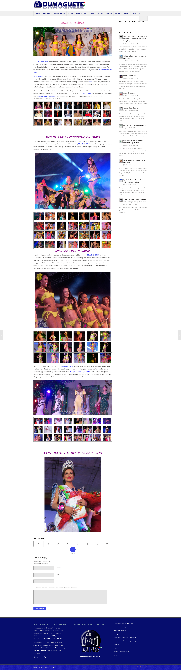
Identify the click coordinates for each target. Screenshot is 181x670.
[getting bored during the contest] (107, 122)
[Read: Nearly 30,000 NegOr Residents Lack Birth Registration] (121, 141)
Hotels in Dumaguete (120, 630)
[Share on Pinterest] (68, 544)
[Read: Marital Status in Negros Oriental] (121, 126)
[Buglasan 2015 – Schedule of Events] (179, 335)
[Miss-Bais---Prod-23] (39, 235)
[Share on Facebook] (38, 544)
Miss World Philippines (46, 96)
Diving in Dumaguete (120, 634)
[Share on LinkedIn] (78, 544)
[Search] (143, 18)
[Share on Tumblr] (87, 544)
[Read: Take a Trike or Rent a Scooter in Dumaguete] (121, 56)
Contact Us (117, 655)
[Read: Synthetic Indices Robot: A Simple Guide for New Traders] (121, 180)
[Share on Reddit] (97, 544)
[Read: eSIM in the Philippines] (121, 108)
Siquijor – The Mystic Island (121, 651)
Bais (90, 81)
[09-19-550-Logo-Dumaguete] (59, 5)
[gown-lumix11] (107, 437)
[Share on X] (48, 544)
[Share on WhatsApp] (58, 544)
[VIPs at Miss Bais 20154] (87, 114)
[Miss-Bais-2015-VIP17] (78, 122)
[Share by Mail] (107, 544)
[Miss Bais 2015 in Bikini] (40, 336)
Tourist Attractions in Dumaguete (123, 623)
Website (59, 581)
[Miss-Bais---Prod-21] (95, 225)
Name (59, 567)
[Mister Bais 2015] (1, 335)
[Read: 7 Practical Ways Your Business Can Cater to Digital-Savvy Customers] (121, 200)
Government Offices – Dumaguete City (125, 641)
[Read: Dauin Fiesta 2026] (121, 93)
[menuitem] (37, 13)
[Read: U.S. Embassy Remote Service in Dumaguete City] (121, 161)
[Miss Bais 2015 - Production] (50, 216)
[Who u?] (48, 114)
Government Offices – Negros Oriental (125, 637)
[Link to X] (137, 666)
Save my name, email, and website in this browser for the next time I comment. (56, 587)
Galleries (116, 644)
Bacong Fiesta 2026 (129, 76)
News (115, 648)
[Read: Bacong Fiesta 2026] (121, 76)
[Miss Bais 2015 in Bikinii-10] (92, 347)
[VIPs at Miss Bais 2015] (38, 106)
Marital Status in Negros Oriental (134, 125)
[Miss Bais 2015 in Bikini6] (66, 336)
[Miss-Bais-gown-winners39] (58, 437)
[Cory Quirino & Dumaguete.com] (87, 106)
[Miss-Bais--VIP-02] (39, 216)
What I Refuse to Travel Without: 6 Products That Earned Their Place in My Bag (135, 38)
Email (58, 574)
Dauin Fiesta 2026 (129, 93)
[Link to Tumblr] (143, 666)
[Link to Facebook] (134, 666)
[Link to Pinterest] (140, 666)
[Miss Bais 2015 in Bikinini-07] (92, 358)
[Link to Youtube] (146, 666)
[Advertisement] (67, 130)
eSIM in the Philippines (130, 108)
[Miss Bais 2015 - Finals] (38, 421)
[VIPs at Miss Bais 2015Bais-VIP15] (97, 114)
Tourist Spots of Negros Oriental (123, 627)
